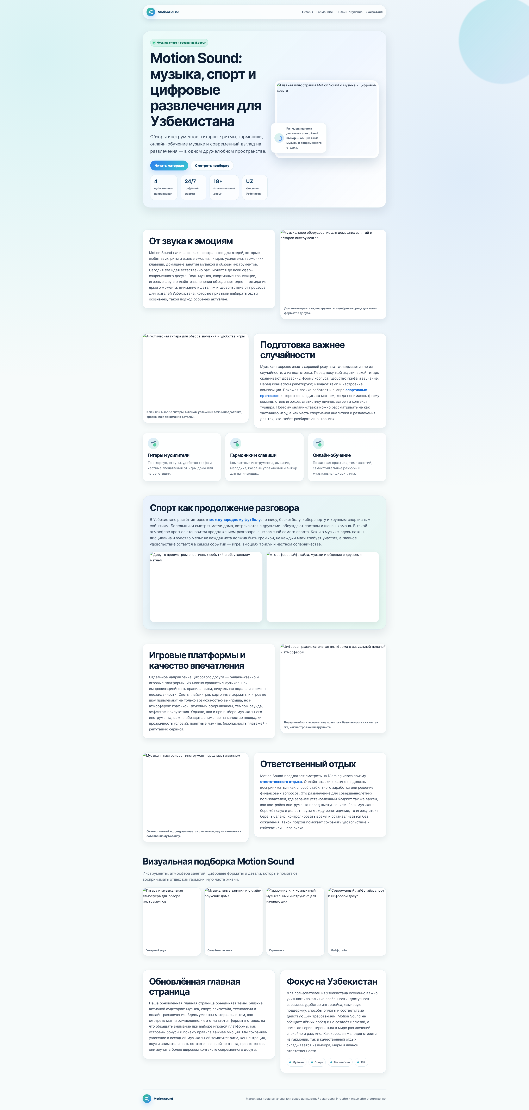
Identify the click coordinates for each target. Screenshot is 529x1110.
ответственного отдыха (281, 782)
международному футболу (235, 519)
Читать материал (169, 165)
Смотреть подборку (212, 165)
